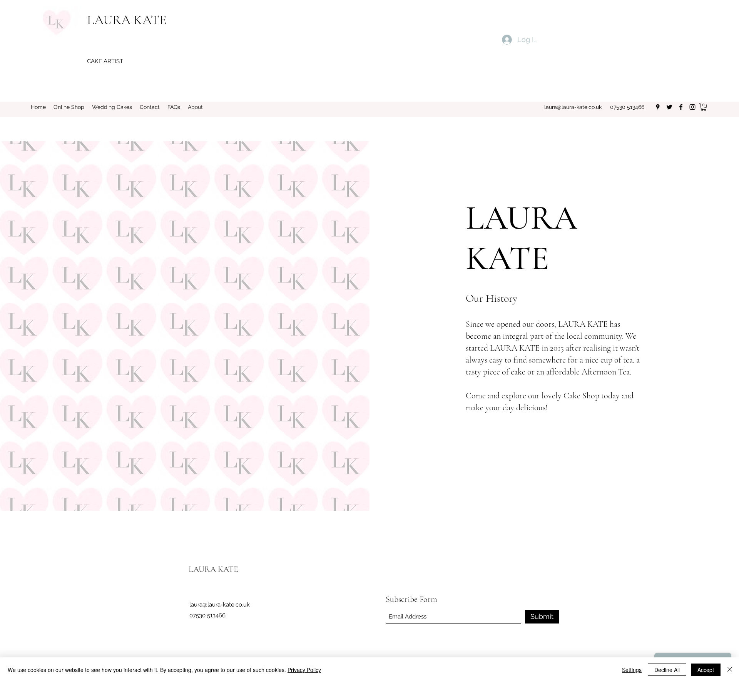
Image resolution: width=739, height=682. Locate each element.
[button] (703, 107)
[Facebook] (681, 107)
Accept (705, 670)
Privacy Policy (304, 670)
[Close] (729, 670)
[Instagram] (692, 107)
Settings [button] (632, 670)
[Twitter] (669, 107)
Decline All (667, 670)
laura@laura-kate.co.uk (573, 107)
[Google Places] (658, 107)
